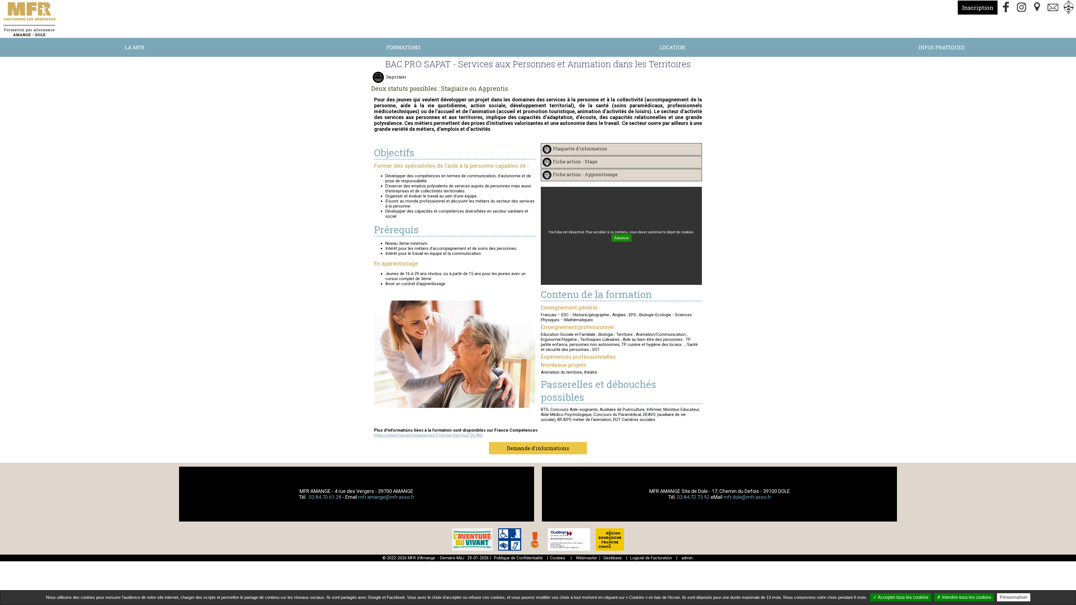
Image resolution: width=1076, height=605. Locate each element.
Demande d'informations (538, 448)
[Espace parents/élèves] (1068, 7)
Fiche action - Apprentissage (585, 175)
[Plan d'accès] (1037, 7)
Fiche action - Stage (575, 162)
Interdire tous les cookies (966, 597)
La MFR (134, 47)
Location (672, 47)
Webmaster (586, 557)
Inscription (977, 7)
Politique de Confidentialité (518, 557)
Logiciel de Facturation (651, 557)
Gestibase (612, 557)
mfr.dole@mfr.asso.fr (747, 497)
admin (687, 557)
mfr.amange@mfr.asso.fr (386, 497)
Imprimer (396, 77)
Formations (403, 47)
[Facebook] (1006, 7)
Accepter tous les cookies (902, 597)
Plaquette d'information (580, 149)
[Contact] (1053, 7)
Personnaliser (1014, 597)
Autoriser (621, 238)
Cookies (557, 557)
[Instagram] (1021, 7)
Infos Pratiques (942, 47)
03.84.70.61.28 (325, 497)
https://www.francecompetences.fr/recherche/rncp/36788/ (428, 435)
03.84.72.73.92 (693, 497)
